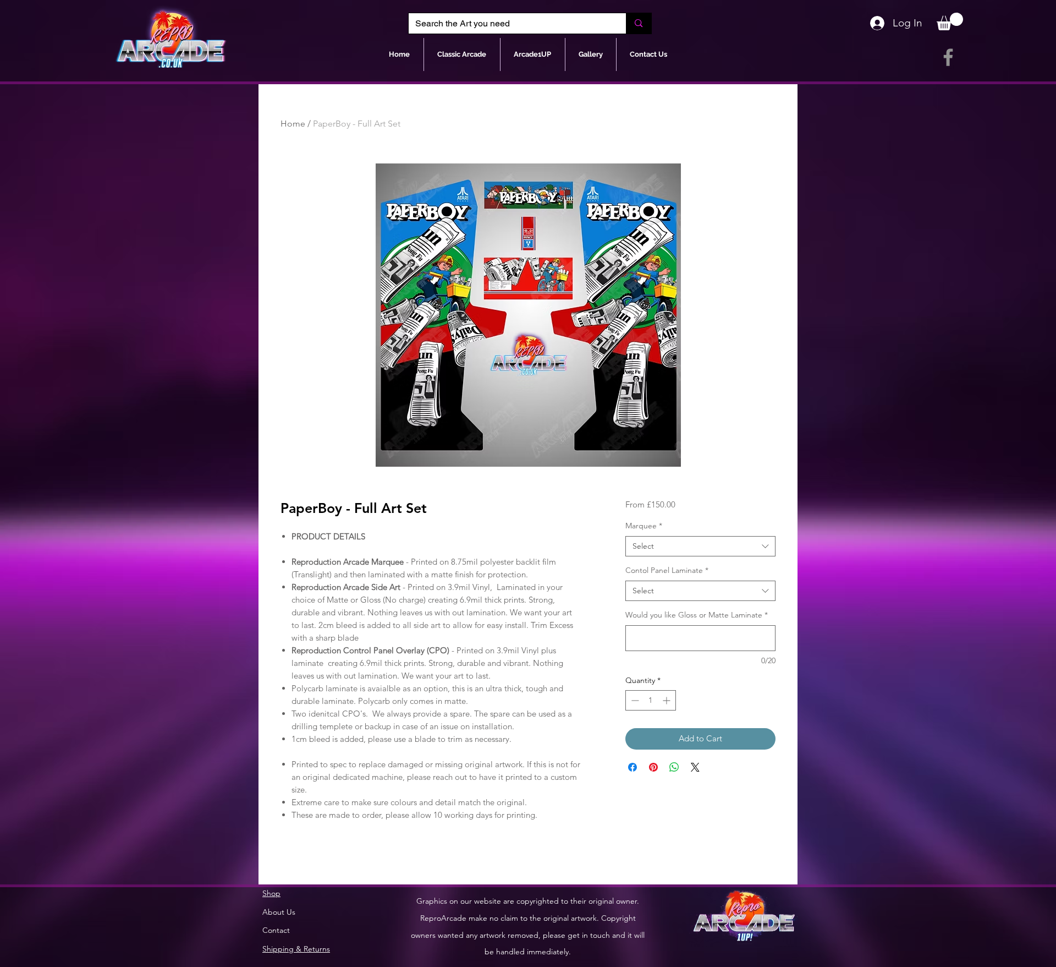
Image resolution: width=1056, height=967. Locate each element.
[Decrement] (634, 700)
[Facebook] (948, 57)
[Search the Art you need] (638, 23)
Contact (276, 930)
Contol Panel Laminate (666, 570)
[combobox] (700, 546)
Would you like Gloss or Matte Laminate (696, 615)
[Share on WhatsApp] (674, 767)
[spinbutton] (651, 700)
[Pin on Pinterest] (653, 767)
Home (292, 123)
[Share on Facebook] (632, 767)
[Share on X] (695, 767)
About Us (278, 912)
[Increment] (667, 700)
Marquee (643, 526)
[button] (950, 21)
